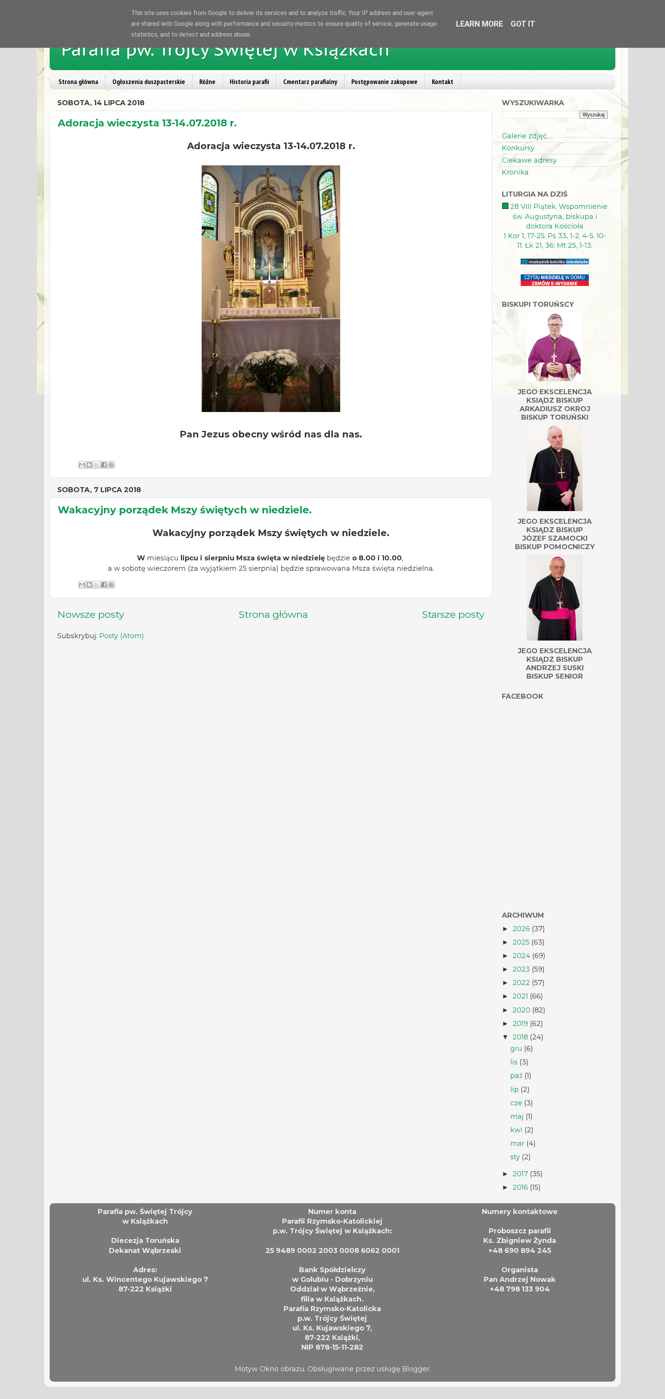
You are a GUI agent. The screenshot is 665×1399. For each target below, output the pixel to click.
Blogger (415, 1369)
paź (517, 1075)
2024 (522, 956)
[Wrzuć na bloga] (89, 465)
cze (517, 1103)
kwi (517, 1130)
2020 (522, 1010)
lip (515, 1089)
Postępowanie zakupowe (384, 81)
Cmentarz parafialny (310, 81)
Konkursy (518, 148)
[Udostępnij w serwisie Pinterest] (111, 465)
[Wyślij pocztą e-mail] (82, 465)
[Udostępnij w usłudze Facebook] (104, 465)
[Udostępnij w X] (96, 465)
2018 (521, 1037)
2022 (522, 983)
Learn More (479, 24)
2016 (521, 1187)
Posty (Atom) (121, 636)
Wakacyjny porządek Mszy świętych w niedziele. (185, 510)
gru (517, 1048)
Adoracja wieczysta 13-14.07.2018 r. (147, 123)
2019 (521, 1023)
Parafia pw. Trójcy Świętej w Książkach (225, 49)
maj (518, 1116)
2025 (522, 942)
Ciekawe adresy (529, 160)
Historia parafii (249, 81)
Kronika (515, 172)
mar (518, 1143)
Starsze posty (453, 614)
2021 (521, 996)
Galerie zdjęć (524, 136)
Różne (207, 81)
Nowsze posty (90, 614)
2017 (521, 1174)
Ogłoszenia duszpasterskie (148, 81)
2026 (522, 929)
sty (516, 1157)
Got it (523, 24)
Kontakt (442, 81)
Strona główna (78, 81)
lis (515, 1062)
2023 (522, 969)
